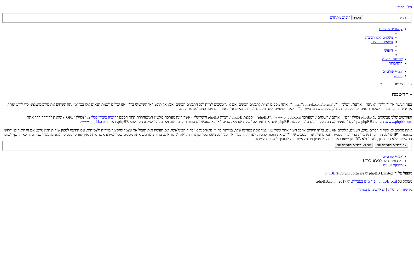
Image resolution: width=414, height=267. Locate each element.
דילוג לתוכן (404, 7)
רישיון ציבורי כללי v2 (101, 117)
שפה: (408, 84)
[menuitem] (379, 37)
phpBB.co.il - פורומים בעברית (374, 181)
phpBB (330, 173)
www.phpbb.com (399, 122)
